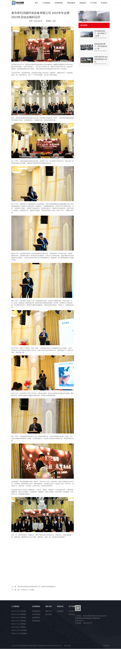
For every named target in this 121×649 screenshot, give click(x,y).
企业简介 (72, 611)
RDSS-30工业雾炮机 (18, 611)
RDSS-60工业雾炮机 (18, 621)
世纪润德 (67, 646)
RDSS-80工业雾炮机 (18, 627)
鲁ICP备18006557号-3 (54, 646)
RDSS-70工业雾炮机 (18, 624)
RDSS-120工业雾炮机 (19, 633)
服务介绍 (48, 611)
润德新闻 (60, 611)
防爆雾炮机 (36, 611)
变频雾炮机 (36, 621)
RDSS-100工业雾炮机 (19, 630)
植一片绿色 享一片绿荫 (26, 590)
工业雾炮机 (46, 3)
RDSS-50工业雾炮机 (18, 617)
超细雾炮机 (36, 617)
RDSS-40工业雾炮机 (18, 614)
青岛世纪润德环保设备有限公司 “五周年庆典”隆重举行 (37, 586)
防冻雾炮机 (36, 614)
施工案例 (48, 614)
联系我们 (72, 614)
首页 (36, 3)
